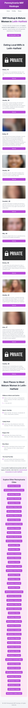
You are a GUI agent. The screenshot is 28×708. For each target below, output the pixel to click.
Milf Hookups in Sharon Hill (14, 676)
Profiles (14, 11)
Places (19, 11)
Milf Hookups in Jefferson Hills (14, 621)
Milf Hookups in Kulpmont (14, 519)
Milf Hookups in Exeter (14, 587)
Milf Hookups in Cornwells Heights (14, 659)
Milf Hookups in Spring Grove (14, 600)
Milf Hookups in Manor (14, 613)
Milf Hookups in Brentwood (14, 532)
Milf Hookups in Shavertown (14, 596)
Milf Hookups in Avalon (14, 562)
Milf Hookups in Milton (14, 545)
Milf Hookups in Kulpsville (14, 638)
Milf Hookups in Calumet (14, 689)
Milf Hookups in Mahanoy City (14, 515)
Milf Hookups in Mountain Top (14, 536)
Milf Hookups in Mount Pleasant (14, 570)
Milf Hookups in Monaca (14, 651)
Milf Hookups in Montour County (14, 541)
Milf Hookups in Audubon (14, 663)
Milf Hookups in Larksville (14, 668)
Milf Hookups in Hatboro (14, 680)
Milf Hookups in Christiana (14, 528)
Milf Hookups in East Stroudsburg (14, 672)
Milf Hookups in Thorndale (14, 655)
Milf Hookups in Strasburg (14, 625)
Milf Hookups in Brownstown (14, 634)
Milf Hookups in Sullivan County (14, 693)
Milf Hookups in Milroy (14, 549)
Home (8, 11)
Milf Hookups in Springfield (14, 629)
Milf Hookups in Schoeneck (14, 553)
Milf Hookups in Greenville (14, 646)
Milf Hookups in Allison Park (14, 604)
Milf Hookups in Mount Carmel (14, 507)
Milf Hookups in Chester (14, 685)
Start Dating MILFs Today (14, 35)
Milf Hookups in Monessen (14, 557)
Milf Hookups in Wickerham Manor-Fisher (14, 490)
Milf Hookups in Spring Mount (14, 608)
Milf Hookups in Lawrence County (14, 524)
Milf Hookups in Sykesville (14, 642)
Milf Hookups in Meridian (14, 485)
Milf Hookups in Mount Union (14, 511)
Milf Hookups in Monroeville (14, 498)
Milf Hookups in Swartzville (14, 583)
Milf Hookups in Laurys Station (14, 566)
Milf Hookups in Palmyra (14, 502)
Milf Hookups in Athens (14, 579)
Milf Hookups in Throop (14, 574)
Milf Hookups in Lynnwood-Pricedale (14, 591)
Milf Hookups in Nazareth (14, 494)
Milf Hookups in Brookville (14, 617)
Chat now (14, 78)
